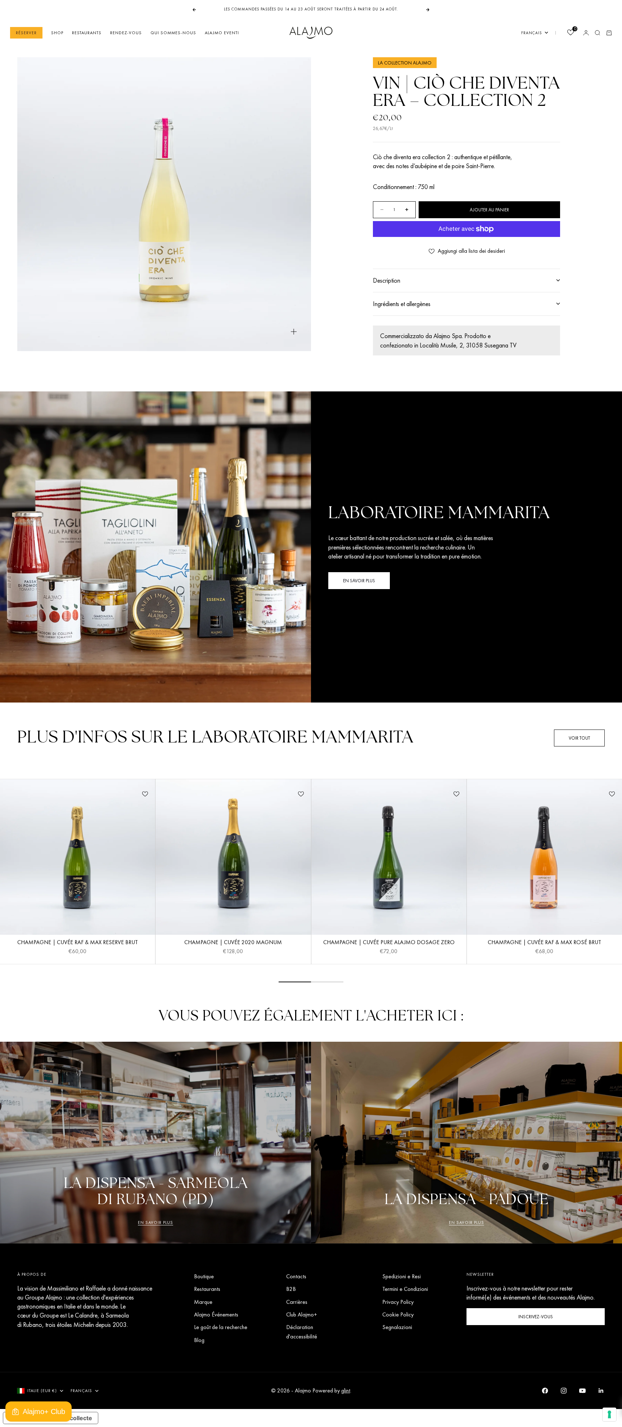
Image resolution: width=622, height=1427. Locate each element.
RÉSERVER (26, 33)
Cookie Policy (398, 1314)
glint (345, 1390)
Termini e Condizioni (405, 1289)
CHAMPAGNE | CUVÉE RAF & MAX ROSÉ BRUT (544, 943)
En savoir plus (155, 1222)
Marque (203, 1302)
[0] (570, 33)
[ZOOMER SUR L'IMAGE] (294, 332)
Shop (57, 33)
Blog (199, 1340)
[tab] (215, 737)
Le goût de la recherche (220, 1327)
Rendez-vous (126, 33)
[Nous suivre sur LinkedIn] (601, 1390)
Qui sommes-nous (173, 33)
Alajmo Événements (216, 1314)
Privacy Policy (398, 1302)
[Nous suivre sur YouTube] (582, 1390)
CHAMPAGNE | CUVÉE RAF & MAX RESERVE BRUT (77, 943)
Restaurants (87, 33)
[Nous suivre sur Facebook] (545, 1390)
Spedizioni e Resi (401, 1276)
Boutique (204, 1276)
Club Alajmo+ (301, 1314)
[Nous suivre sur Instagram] (563, 1390)
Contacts (296, 1276)
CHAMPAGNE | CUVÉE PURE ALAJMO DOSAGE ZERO (389, 943)
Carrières (296, 1302)
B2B (291, 1289)
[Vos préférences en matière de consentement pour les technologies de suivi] (609, 1414)
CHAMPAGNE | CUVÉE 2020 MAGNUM (233, 943)
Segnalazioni (397, 1327)
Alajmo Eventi (222, 33)
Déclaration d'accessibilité (301, 1331)
